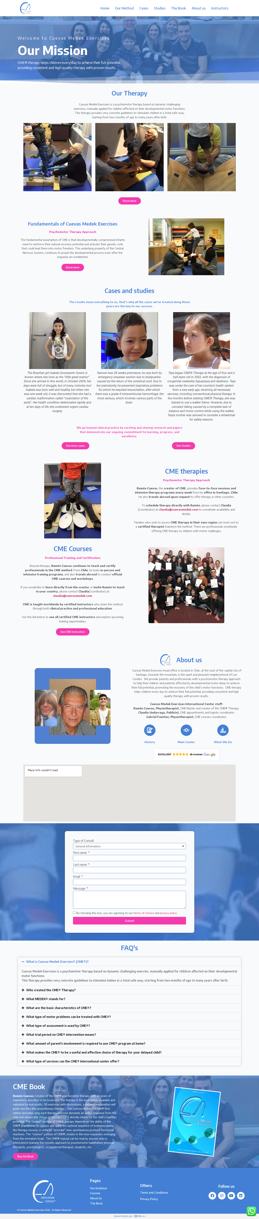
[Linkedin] (241, 1195)
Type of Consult (83, 841)
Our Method (124, 8)
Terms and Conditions (154, 1192)
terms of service (143, 913)
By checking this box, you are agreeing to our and (126, 913)
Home (104, 8)
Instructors (219, 8)
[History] (149, 730)
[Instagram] (222, 1195)
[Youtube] (231, 1195)
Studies (159, 8)
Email (77, 876)
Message (79, 888)
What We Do (223, 742)
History (149, 742)
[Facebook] (212, 1195)
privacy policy (168, 913)
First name (80, 853)
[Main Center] (186, 730)
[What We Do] (223, 730)
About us (199, 8)
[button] (186, 755)
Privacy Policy (149, 1199)
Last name (80, 864)
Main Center (186, 742)
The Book (178, 8)
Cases (143, 8)
